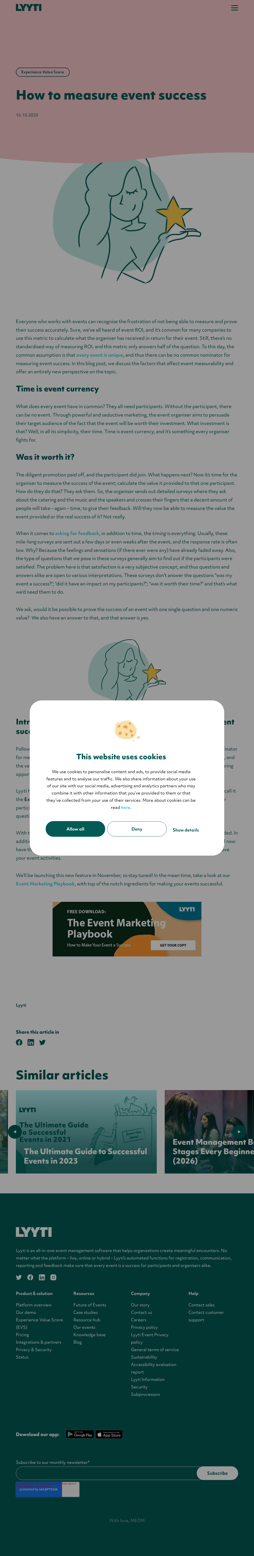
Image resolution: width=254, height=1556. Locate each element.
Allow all (75, 829)
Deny (136, 829)
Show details (186, 830)
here (125, 807)
